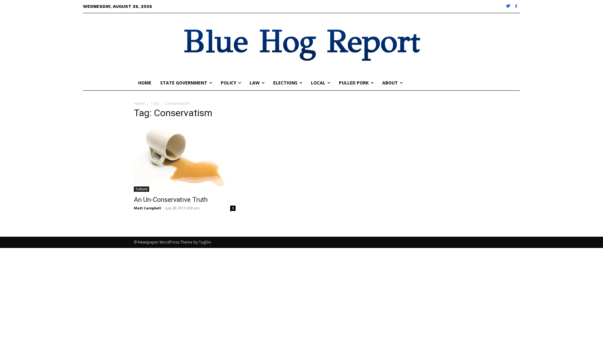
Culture (141, 189)
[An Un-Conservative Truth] (185, 158)
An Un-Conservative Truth (171, 199)
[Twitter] (509, 6)
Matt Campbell (147, 208)
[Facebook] (516, 6)
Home (139, 103)
